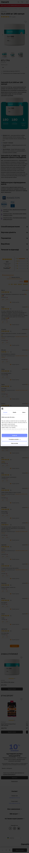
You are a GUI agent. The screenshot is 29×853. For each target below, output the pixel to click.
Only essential (14, 443)
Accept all (14, 435)
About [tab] (23, 412)
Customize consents (14, 439)
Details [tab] (14, 412)
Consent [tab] (5, 412)
